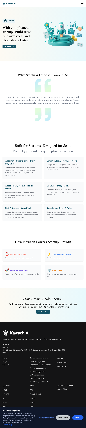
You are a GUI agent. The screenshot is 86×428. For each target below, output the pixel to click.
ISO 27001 (6, 386)
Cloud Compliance (37, 378)
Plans (5, 358)
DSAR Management (37, 361)
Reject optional (63, 417)
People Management (38, 368)
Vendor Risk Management (40, 365)
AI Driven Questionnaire (39, 381)
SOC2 (5, 390)
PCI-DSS (6, 394)
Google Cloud (35, 394)
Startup (60, 358)
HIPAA (5, 407)
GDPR (5, 402)
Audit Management (65, 386)
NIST (4, 398)
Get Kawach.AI (9, 46)
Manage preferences (46, 417)
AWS (31, 390)
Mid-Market (62, 362)
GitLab (32, 402)
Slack (32, 407)
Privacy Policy (7, 425)
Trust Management (37, 371)
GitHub (33, 398)
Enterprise (61, 366)
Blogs (5, 361)
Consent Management (39, 358)
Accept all (77, 417)
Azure (32, 386)
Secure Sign (62, 389)
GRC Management (37, 375)
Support (6, 365)
